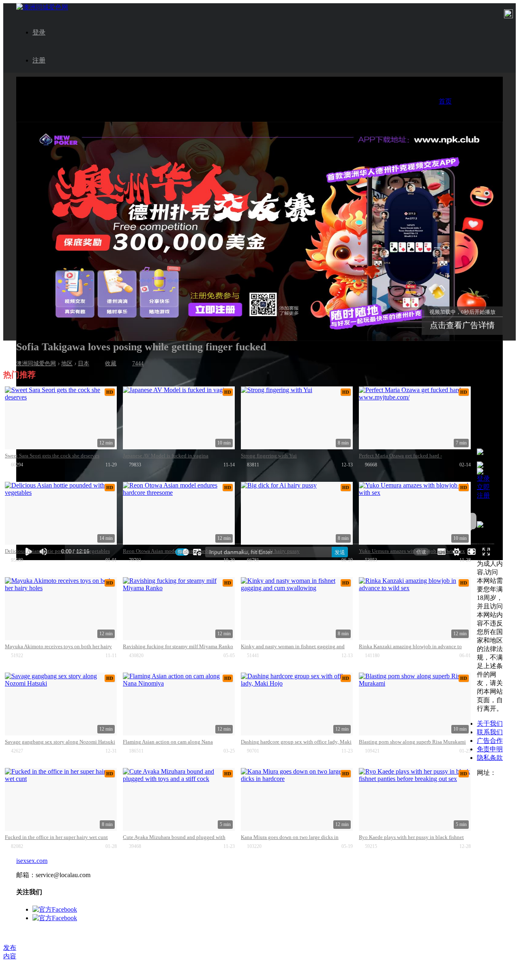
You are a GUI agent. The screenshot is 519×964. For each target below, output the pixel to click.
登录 (38, 32)
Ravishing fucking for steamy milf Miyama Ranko (178, 646)
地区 (67, 363)
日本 (83, 363)
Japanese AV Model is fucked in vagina (165, 456)
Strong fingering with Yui (269, 456)
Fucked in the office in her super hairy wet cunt (56, 837)
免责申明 (490, 749)
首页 (445, 101)
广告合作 (490, 740)
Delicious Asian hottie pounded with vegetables (57, 551)
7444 (138, 363)
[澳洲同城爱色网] (42, 7)
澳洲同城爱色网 (36, 363)
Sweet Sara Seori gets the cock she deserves (52, 456)
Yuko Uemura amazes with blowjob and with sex (412, 551)
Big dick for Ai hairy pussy (270, 551)
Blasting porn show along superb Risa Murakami (412, 742)
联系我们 (490, 732)
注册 (38, 60)
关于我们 (490, 723)
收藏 (110, 363)
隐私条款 (490, 757)
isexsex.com (31, 860)
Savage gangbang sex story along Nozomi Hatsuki (60, 742)
